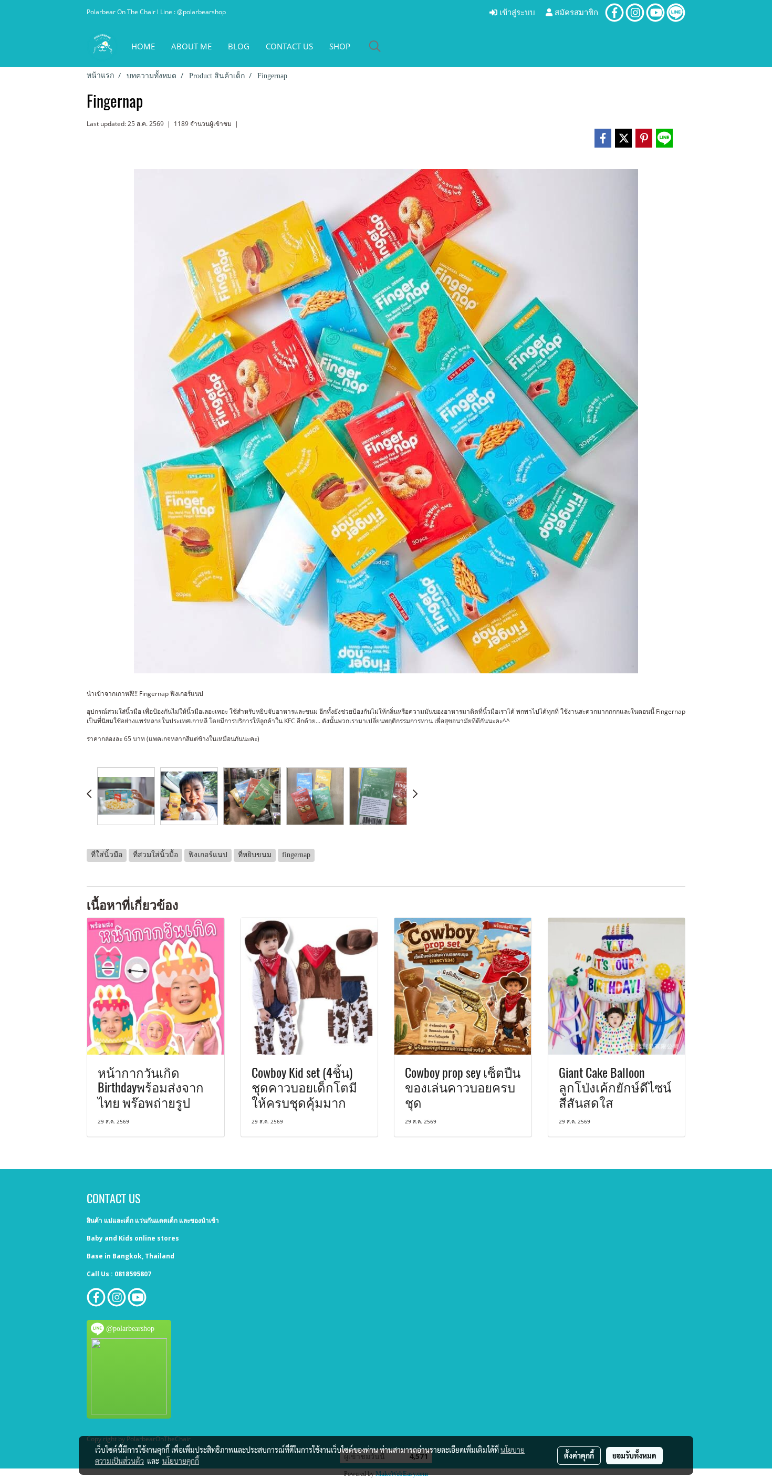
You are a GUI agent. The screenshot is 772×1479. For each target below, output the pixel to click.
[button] (375, 46)
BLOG (238, 46)
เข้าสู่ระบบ (516, 12)
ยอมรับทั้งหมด (634, 1455)
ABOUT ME (191, 46)
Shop (339, 46)
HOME (143, 46)
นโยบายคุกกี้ (180, 1460)
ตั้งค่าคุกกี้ (579, 1455)
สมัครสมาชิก (575, 12)
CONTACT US (289, 46)
